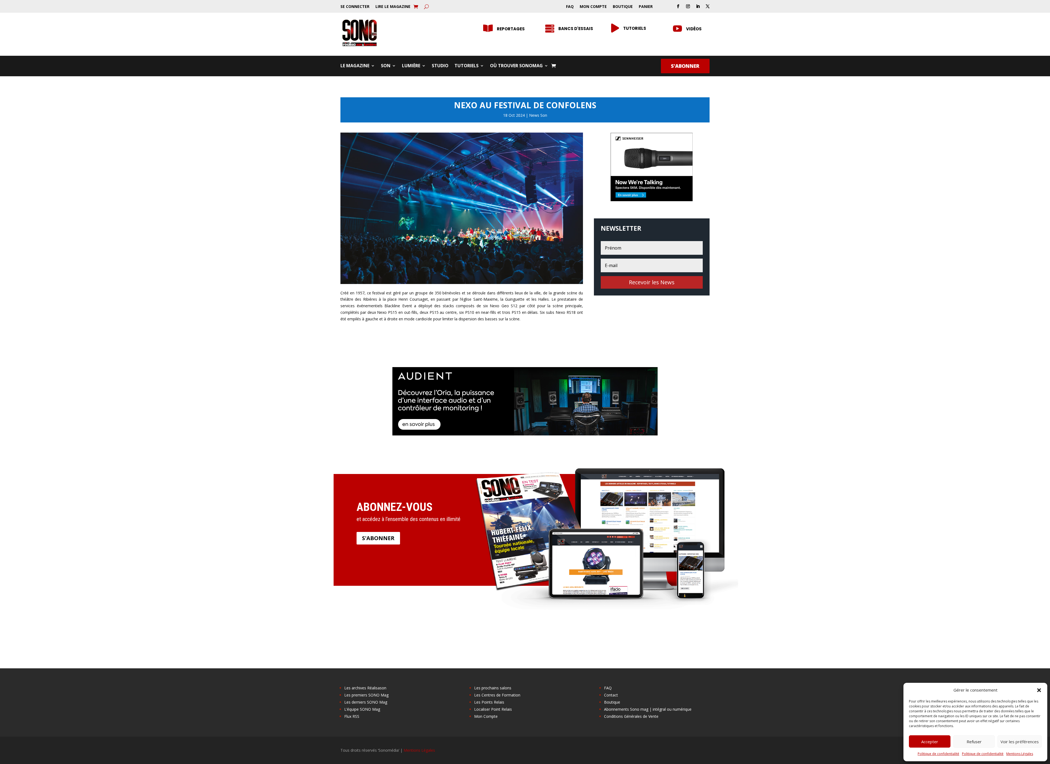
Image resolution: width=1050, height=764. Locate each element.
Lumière (411, 66)
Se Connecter (354, 7)
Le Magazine (354, 66)
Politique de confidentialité (938, 753)
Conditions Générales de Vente (631, 716)
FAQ (570, 7)
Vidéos (694, 29)
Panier (646, 7)
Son (385, 66)
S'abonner (685, 66)
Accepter (929, 741)
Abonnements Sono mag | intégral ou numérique (648, 709)
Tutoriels (634, 28)
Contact (611, 695)
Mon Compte (593, 7)
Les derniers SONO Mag (365, 702)
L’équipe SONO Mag (362, 709)
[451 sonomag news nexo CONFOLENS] (461, 282)
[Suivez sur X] (707, 6)
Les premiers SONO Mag (366, 695)
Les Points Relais (489, 702)
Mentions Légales (1019, 753)
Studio (440, 66)
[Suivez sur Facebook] (678, 6)
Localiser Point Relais (493, 709)
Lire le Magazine (392, 7)
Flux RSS (351, 716)
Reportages (511, 29)
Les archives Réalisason (365, 687)
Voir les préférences (1020, 741)
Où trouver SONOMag (516, 66)
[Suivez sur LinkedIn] (698, 6)
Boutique (623, 7)
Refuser (974, 741)
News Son (538, 115)
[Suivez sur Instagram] (688, 6)
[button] (1039, 690)
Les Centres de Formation (497, 695)
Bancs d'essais (575, 28)
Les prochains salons (492, 687)
